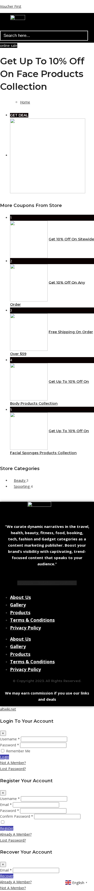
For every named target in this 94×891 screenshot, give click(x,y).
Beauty (20, 480)
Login (4, 757)
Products (20, 612)
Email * (6, 804)
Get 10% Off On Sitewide (71, 239)
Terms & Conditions (32, 620)
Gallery (18, 605)
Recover (6, 876)
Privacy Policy (25, 628)
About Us (20, 597)
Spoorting (22, 486)
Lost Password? (13, 768)
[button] (45, 28)
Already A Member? (16, 834)
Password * (9, 745)
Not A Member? (13, 762)
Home (25, 102)
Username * (10, 739)
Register (6, 828)
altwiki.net (8, 709)
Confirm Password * (16, 816)
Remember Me (18, 751)
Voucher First (10, 6)
